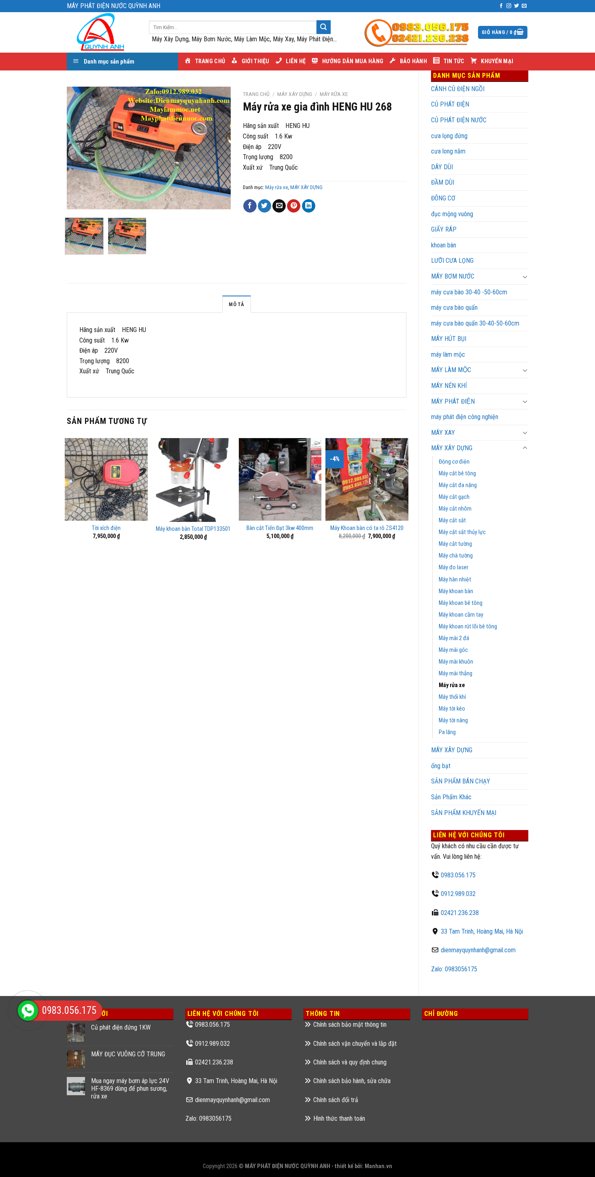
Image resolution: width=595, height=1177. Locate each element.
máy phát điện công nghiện (464, 417)
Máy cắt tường (455, 544)
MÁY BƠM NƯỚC (452, 276)
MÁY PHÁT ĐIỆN (453, 401)
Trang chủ (256, 94)
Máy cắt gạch (454, 497)
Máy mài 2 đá (454, 638)
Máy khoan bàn (456, 591)
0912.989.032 (458, 894)
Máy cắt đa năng (458, 485)
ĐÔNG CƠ (443, 198)
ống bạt (440, 766)
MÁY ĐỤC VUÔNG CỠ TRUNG (128, 1054)
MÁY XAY (443, 432)
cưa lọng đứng (449, 136)
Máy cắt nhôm (455, 508)
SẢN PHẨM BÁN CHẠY (460, 781)
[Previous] (80, 148)
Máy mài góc (453, 650)
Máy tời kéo (452, 708)
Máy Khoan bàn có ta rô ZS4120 (367, 528)
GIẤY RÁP (444, 229)
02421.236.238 (460, 913)
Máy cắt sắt (452, 520)
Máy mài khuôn (456, 661)
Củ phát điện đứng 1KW (121, 1027)
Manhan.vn (378, 1166)
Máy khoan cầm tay (461, 614)
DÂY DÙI (442, 167)
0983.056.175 (458, 875)
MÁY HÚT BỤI (448, 339)
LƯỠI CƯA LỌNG (452, 260)
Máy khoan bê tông (460, 603)
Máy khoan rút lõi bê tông (468, 626)
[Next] (217, 148)
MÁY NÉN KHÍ (449, 385)
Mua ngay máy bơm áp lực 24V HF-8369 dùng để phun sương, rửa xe (130, 1088)
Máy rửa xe (452, 685)
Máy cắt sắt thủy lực (462, 532)
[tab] (236, 304)
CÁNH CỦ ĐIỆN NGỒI (457, 89)
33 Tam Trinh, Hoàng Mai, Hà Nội (482, 931)
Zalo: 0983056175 (454, 969)
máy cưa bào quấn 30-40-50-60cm (475, 323)
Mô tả (236, 304)
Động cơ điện (454, 461)
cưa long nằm (448, 151)
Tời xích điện (106, 528)
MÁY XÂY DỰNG (451, 750)
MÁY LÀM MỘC (451, 370)
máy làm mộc (448, 354)
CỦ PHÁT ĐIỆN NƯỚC (459, 120)
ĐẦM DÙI (442, 182)
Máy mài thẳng (455, 673)
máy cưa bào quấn (454, 307)
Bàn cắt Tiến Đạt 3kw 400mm (279, 528)
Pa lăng (447, 732)
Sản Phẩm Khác (451, 797)
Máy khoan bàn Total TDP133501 (193, 529)
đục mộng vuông (452, 214)
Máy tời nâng (453, 720)
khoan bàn (443, 245)
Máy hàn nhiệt (455, 579)
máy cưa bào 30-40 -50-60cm (469, 292)
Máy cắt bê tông (457, 473)
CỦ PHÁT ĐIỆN (450, 104)
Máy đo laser (453, 567)
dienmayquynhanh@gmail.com (478, 950)
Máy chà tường (456, 555)
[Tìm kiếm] (323, 27)
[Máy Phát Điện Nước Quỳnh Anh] (102, 32)
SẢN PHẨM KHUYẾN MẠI (463, 813)
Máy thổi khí (452, 697)
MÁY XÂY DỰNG (451, 448)
